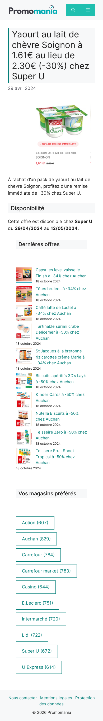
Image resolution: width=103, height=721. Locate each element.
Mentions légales (56, 697)
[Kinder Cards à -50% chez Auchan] (24, 400)
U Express (39, 667)
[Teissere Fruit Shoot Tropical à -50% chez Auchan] (24, 457)
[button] (73, 10)
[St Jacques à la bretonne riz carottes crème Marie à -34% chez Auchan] (24, 357)
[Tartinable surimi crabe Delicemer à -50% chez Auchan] (24, 332)
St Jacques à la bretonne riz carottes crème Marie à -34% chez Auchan (60, 356)
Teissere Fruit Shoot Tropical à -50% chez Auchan (55, 456)
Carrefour (38, 554)
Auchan (36, 538)
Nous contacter (22, 697)
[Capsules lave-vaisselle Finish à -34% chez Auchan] (24, 276)
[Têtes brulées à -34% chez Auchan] (24, 295)
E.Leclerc (37, 603)
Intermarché (41, 619)
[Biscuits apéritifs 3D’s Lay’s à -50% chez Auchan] (24, 382)
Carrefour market (46, 571)
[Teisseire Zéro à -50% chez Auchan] (24, 438)
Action (35, 522)
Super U (37, 651)
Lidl (32, 635)
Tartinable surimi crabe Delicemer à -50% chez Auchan (57, 332)
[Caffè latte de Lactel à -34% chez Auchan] (24, 313)
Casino (36, 586)
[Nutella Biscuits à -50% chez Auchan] (24, 419)
